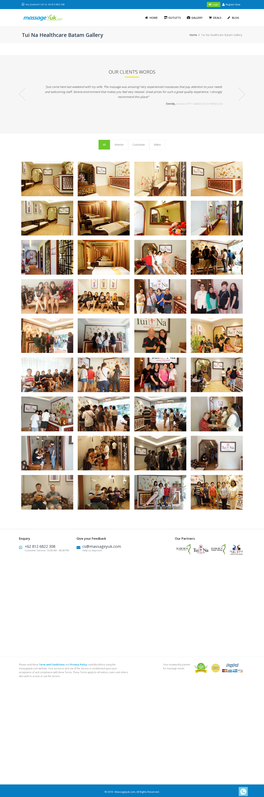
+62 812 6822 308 (40, 546)
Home (154, 18)
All (104, 144)
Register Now (233, 4)
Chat (242, 791)
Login (215, 4)
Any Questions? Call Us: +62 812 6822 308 (45, 4)
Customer (139, 144)
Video (157, 144)
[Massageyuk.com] (48, 18)
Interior (119, 144)
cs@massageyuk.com (101, 546)
